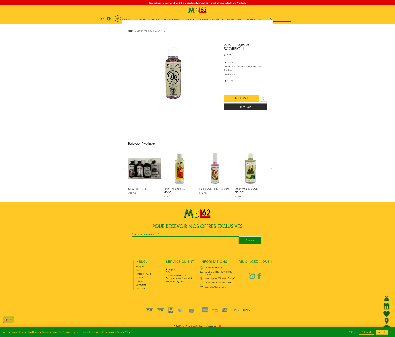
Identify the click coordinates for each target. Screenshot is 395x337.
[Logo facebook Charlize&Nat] (259, 276)
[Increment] (235, 87)
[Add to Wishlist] (263, 98)
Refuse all (366, 332)
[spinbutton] (231, 87)
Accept (381, 332)
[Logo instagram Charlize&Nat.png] (252, 276)
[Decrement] (226, 87)
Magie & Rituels (143, 273)
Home (131, 30)
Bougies (140, 266)
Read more (229, 73)
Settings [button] (352, 332)
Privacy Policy (123, 332)
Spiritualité (141, 284)
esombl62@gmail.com (215, 286)
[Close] (391, 332)
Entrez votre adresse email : (145, 234)
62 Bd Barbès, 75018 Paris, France (218, 272)
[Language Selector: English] (8, 319)
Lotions (139, 281)
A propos (170, 269)
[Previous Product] (124, 168)
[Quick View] (144, 168)
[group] (197, 177)
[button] (386, 298)
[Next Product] (271, 168)
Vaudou (139, 277)
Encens (139, 270)
